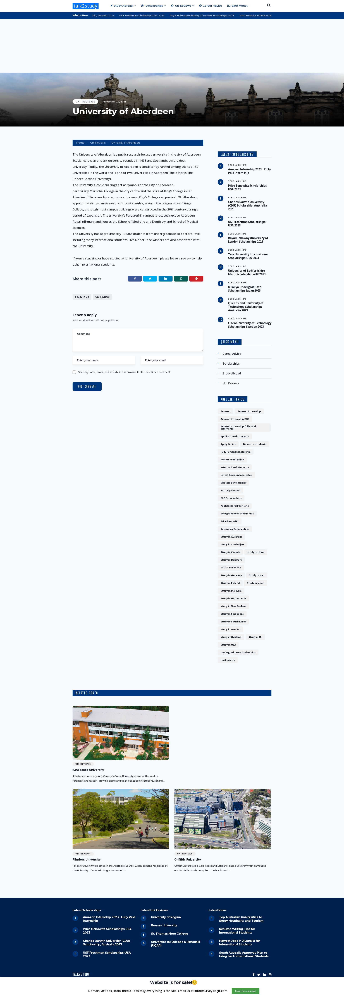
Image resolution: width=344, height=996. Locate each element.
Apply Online (228, 444)
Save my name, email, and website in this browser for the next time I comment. (124, 372)
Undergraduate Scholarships (238, 652)
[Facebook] (253, 974)
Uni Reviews (182, 5)
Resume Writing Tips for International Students (237, 930)
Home (80, 142)
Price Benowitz (230, 521)
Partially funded (230, 490)
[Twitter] (258, 974)
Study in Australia (231, 536)
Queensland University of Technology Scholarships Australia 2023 (246, 306)
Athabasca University (88, 769)
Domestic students (254, 444)
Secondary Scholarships (235, 529)
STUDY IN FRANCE (231, 567)
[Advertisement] (172, 46)
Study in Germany (231, 575)
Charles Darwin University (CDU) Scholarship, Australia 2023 (247, 205)
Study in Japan (255, 583)
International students (235, 467)
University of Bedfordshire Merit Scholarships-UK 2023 (247, 272)
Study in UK (82, 296)
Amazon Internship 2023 (235, 419)
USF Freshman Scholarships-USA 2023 (122, 15)
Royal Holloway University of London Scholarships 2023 (182, 15)
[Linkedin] (264, 974)
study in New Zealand (234, 606)
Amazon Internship (249, 411)
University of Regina (166, 917)
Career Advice (212, 5)
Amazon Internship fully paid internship (238, 427)
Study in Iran (256, 575)
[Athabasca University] (121, 733)
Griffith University (187, 859)
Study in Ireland (230, 583)
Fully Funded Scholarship (236, 451)
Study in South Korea (233, 621)
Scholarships (154, 5)
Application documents (235, 436)
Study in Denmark (231, 559)
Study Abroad (123, 5)
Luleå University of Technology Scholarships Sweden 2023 (249, 325)
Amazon (225, 411)
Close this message (245, 991)
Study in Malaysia (231, 590)
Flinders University (87, 859)
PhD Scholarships (231, 498)
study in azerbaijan (232, 544)
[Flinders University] (121, 819)
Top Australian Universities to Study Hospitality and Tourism (241, 918)
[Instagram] (270, 974)
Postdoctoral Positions (235, 505)
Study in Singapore (232, 613)
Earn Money (239, 5)
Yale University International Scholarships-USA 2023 (249, 15)
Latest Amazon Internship (236, 475)
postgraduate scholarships (237, 513)
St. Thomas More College (169, 933)
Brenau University (164, 925)
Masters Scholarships (234, 482)
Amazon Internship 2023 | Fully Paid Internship (249, 171)
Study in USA (228, 644)
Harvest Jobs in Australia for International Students (239, 942)
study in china (255, 552)
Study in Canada (230, 552)
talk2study (85, 6)
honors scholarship (232, 459)
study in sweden (230, 629)
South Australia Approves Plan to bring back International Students (244, 954)
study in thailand (231, 637)
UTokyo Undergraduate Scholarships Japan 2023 (244, 288)
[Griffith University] (222, 819)
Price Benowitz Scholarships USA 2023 (247, 187)
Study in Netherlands (233, 598)
